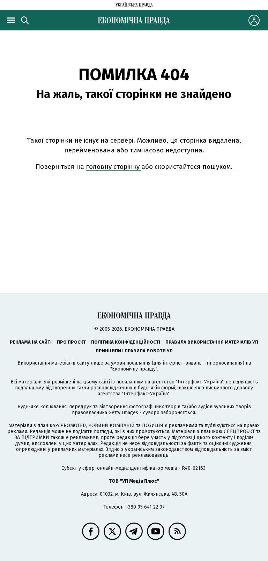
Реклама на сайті (31, 342)
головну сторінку (113, 167)
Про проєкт (71, 342)
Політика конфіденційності (125, 342)
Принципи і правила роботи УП (134, 350)
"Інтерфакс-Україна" (199, 382)
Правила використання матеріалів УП (211, 342)
